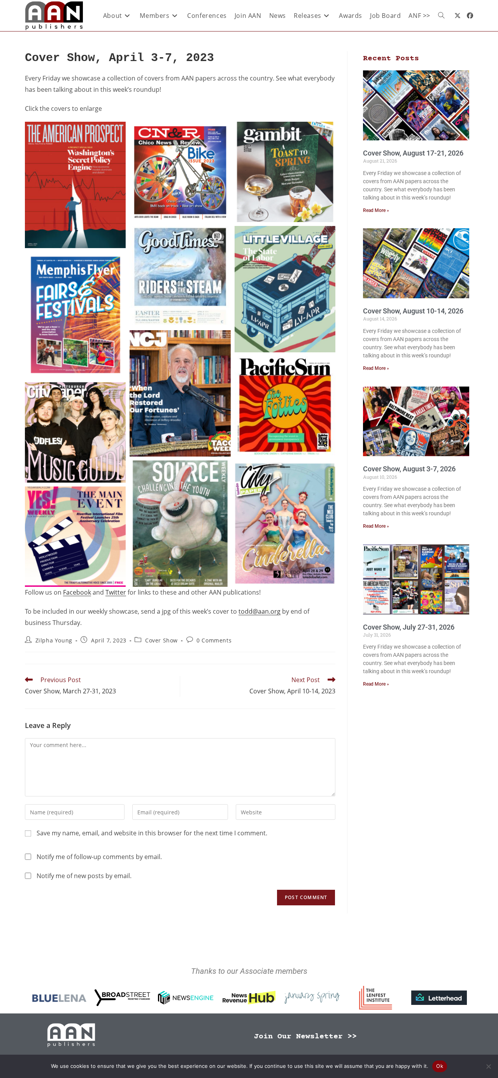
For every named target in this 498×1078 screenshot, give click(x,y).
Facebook (77, 592)
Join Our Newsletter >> (305, 1036)
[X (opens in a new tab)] (457, 15)
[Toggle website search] (441, 15)
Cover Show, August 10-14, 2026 (413, 311)
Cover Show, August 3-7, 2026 (409, 469)
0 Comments (213, 640)
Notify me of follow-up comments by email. (99, 856)
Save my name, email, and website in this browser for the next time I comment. (152, 833)
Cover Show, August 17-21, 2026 (413, 153)
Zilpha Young (53, 640)
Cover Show (161, 640)
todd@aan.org (259, 611)
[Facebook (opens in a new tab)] (470, 15)
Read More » (376, 210)
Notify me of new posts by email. (84, 876)
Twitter (115, 592)
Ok (439, 1066)
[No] (488, 1066)
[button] (75, 185)
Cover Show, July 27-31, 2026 (408, 627)
